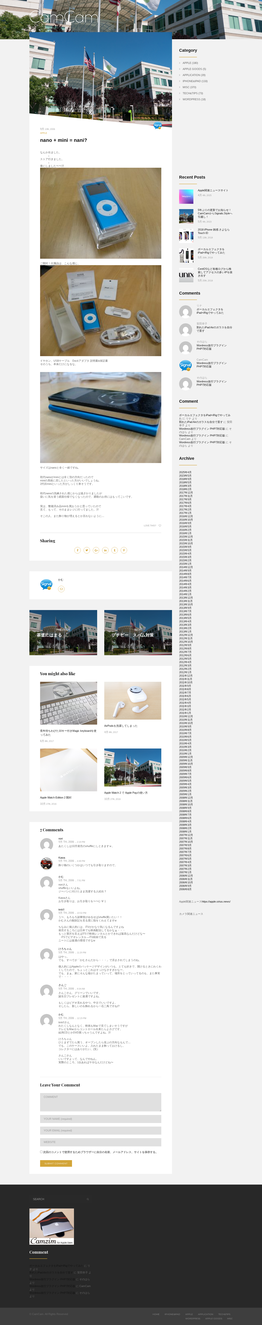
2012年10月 (186, 641)
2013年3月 (185, 624)
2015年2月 (185, 560)
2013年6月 (185, 614)
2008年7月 (185, 814)
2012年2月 (185, 668)
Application (191, 75)
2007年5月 (185, 858)
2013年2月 (185, 628)
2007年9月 (185, 845)
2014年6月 (185, 580)
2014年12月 (186, 567)
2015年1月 (185, 563)
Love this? (150, 525)
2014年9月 (185, 570)
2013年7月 (185, 611)
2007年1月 (185, 872)
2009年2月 (185, 790)
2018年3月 (185, 485)
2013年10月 (186, 604)
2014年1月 (185, 594)
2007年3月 (185, 865)
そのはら (202, 341)
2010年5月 (185, 740)
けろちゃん (65, 948)
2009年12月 (186, 756)
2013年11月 (186, 601)
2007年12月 (186, 834)
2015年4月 (185, 553)
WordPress (191, 99)
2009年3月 (185, 787)
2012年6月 (185, 655)
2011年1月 (185, 712)
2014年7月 (185, 577)
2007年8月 (185, 848)
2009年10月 (186, 763)
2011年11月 (185, 679)
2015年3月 (185, 556)
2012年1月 (185, 672)
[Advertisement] (209, 141)
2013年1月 (185, 631)
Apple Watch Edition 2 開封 (55, 797)
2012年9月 (185, 645)
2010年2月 (185, 750)
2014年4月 (185, 584)
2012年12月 (186, 634)
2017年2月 (185, 509)
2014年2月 (185, 590)
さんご (62, 985)
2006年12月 (186, 875)
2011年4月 (185, 702)
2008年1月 (185, 831)
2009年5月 (185, 780)
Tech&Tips (190, 93)
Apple (43, 133)
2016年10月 (186, 519)
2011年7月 (185, 692)
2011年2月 (185, 709)
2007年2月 (185, 868)
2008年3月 (185, 824)
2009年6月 (185, 777)
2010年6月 (185, 736)
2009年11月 (186, 760)
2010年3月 (185, 746)
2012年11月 (186, 638)
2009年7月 (185, 773)
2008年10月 (186, 804)
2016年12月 (186, 516)
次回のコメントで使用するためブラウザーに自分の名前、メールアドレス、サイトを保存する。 (100, 1152)
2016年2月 (185, 529)
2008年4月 (185, 821)
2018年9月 (185, 479)
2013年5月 (185, 617)
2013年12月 (186, 597)
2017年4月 (185, 506)
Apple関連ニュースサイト (213, 190)
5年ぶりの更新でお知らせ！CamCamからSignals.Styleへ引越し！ (215, 213)
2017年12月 (186, 492)
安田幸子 (202, 323)
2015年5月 (185, 550)
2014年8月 (185, 573)
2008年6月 (185, 818)
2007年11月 (186, 838)
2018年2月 (185, 489)
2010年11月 (186, 719)
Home (156, 1314)
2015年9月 (185, 546)
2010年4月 (185, 743)
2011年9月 (185, 685)
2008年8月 (185, 811)
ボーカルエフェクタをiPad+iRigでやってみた (56, 1265)
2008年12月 (186, 797)
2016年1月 (185, 533)
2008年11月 (186, 801)
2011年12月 (186, 675)
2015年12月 (186, 536)
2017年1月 (185, 512)
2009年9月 (185, 767)
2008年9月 (185, 807)
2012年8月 (185, 648)
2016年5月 (185, 526)
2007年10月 (186, 841)
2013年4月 (185, 621)
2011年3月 (185, 706)
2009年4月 (185, 784)
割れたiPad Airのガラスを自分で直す (201, 421)
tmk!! (61, 909)
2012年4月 (185, 662)
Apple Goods (192, 68)
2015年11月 (186, 540)
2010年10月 (186, 723)
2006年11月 (186, 879)
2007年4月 (185, 862)
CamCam (202, 359)
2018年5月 (185, 482)
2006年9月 (185, 885)
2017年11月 (186, 495)
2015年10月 (186, 543)
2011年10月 (186, 682)
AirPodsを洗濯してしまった (121, 725)
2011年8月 (185, 689)
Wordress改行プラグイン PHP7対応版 (202, 428)
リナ (199, 305)
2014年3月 (185, 587)
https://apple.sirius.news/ (216, 901)
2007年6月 (185, 855)
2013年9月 (185, 607)
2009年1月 (185, 794)
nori (60, 838)
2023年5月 (185, 475)
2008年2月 (185, 828)
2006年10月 (186, 882)
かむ (60, 579)
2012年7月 (185, 651)
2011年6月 (185, 695)
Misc (186, 87)
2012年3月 (185, 665)
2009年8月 (185, 770)
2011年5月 (185, 699)
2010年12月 (186, 716)
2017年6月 (185, 502)
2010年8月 (185, 729)
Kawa (61, 857)
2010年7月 (185, 733)
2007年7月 (185, 851)
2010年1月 (185, 753)
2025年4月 (185, 472)
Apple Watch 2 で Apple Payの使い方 (126, 792)
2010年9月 (185, 726)
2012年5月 (185, 658)
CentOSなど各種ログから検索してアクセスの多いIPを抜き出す (215, 272)
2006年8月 (185, 889)
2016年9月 (185, 523)
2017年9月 (185, 499)
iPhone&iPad (192, 81)
